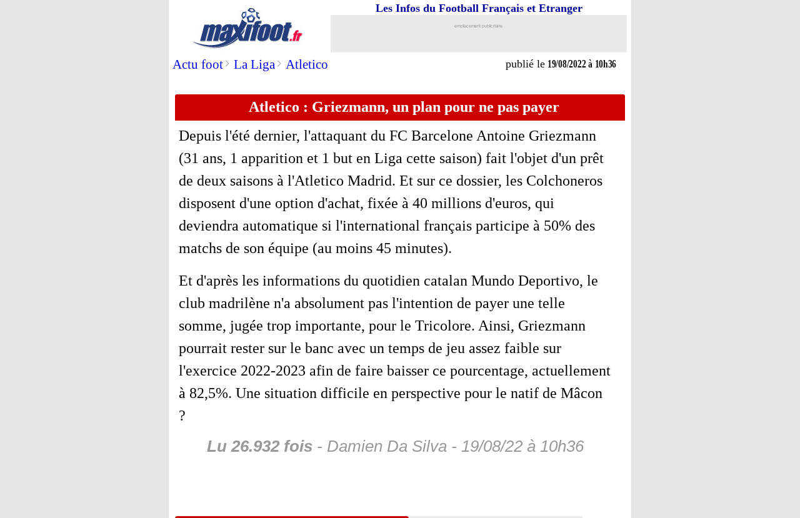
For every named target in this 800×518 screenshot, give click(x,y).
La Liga (254, 64)
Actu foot (197, 64)
